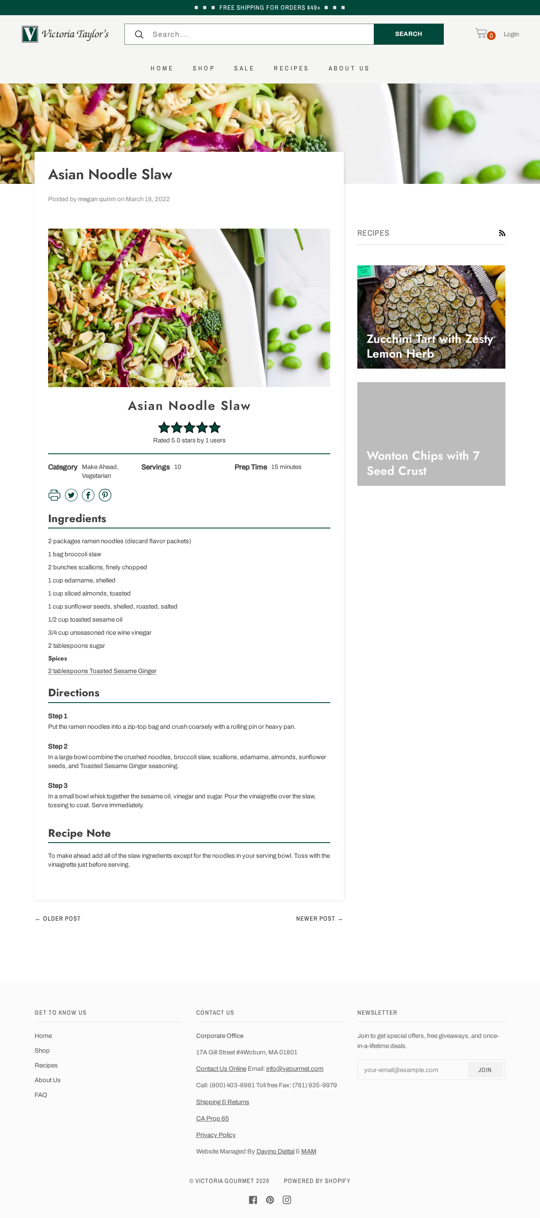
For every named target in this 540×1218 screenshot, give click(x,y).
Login (511, 34)
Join (485, 1069)
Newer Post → (320, 918)
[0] (481, 34)
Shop (42, 1050)
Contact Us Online (221, 1068)
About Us (48, 1080)
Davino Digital (275, 1151)
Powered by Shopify (317, 1180)
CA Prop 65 (212, 1118)
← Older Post (58, 918)
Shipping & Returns (222, 1102)
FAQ (41, 1094)
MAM (308, 1151)
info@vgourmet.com (295, 1068)
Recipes (46, 1065)
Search (408, 33)
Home (43, 1035)
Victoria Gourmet (224, 1180)
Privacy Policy (216, 1135)
